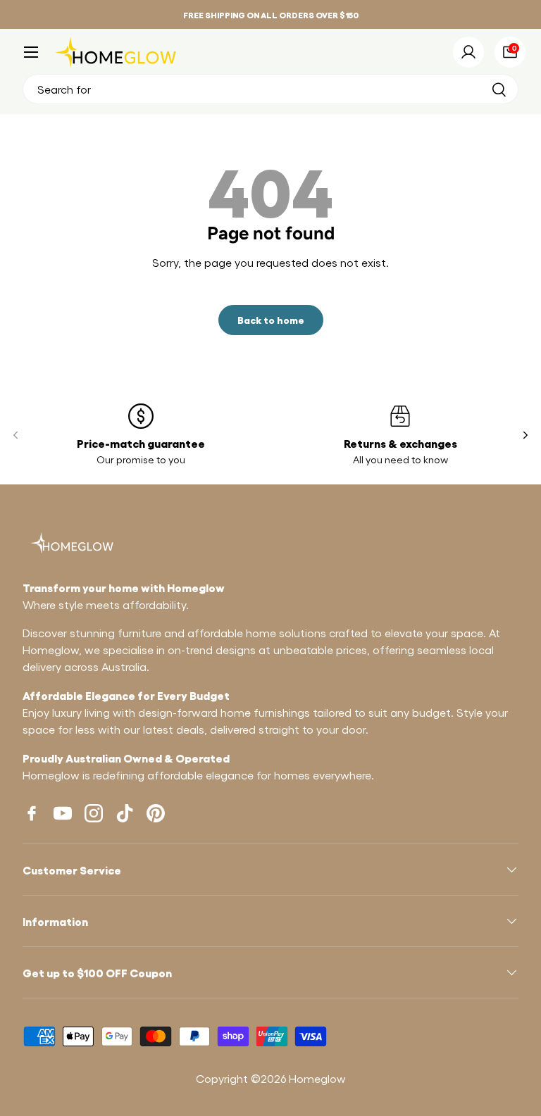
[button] (510, 52)
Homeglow (317, 1078)
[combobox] (270, 89)
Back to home (270, 319)
